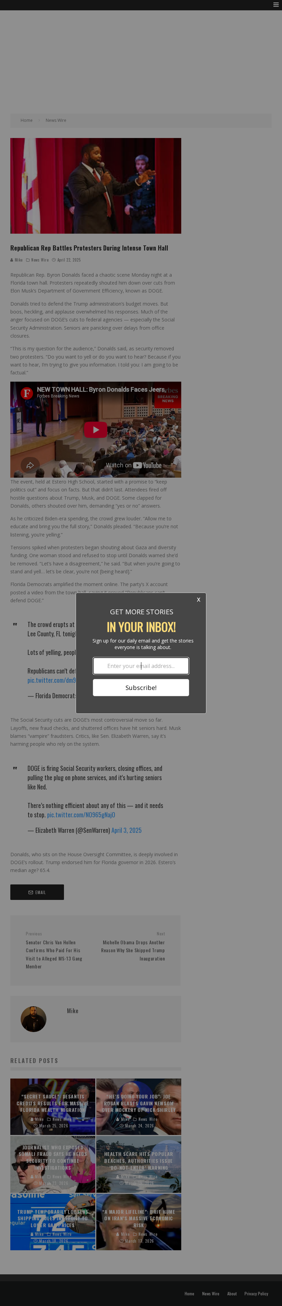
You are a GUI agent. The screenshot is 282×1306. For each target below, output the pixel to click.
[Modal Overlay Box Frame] (141, 653)
